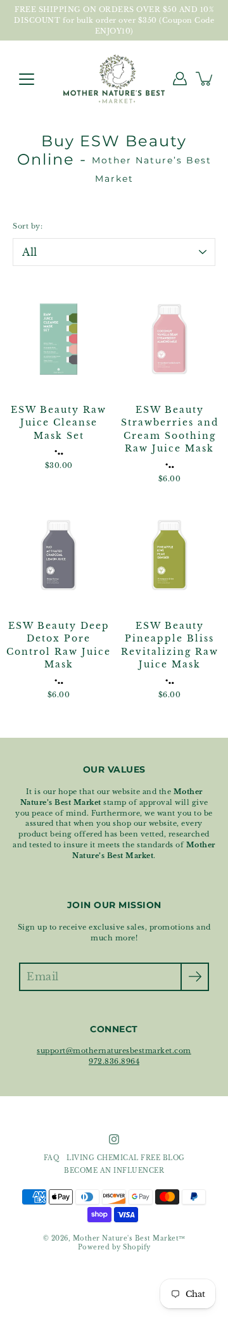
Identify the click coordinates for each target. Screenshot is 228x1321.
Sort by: (27, 226)
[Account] (180, 78)
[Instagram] (114, 1139)
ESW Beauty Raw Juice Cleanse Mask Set (58, 423)
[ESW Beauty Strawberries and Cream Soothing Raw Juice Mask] (169, 339)
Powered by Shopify (114, 1247)
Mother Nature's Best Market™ (129, 1238)
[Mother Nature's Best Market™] (114, 78)
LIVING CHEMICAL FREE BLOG (125, 1158)
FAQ (52, 1158)
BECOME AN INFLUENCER (114, 1171)
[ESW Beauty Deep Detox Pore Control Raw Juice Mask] (58, 555)
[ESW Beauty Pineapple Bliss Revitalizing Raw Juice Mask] (169, 555)
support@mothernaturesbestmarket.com (114, 1050)
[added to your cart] (205, 78)
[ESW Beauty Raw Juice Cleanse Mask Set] (58, 339)
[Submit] (194, 977)
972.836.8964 (114, 1061)
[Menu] (27, 79)
